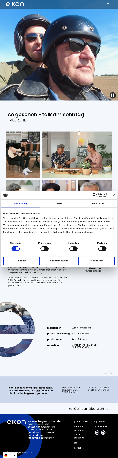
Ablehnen (21, 260)
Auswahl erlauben (59, 260)
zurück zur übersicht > (88, 408)
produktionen (81, 421)
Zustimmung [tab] (20, 203)
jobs (76, 442)
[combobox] (10, 455)
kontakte (79, 448)
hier (10, 387)
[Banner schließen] (114, 195)
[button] (107, 4)
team (77, 434)
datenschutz (100, 426)
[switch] (44, 248)
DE (10, 455)
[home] (15, 3)
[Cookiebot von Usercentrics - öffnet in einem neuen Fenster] (94, 195)
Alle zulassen (96, 260)
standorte (79, 437)
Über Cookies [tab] (97, 203)
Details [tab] (59, 203)
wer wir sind (80, 430)
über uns (78, 426)
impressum (99, 421)
